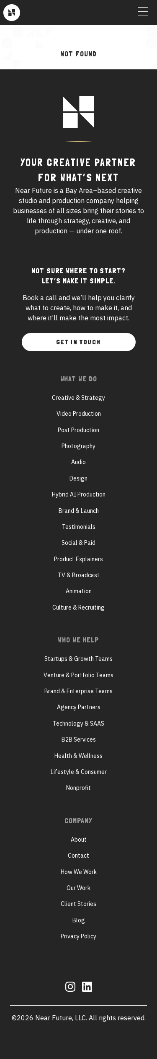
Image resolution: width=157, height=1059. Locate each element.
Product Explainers (78, 559)
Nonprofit (78, 788)
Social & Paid (78, 543)
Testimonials (78, 527)
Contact (78, 855)
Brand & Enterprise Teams (78, 691)
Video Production (79, 413)
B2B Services (79, 739)
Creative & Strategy (78, 397)
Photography (78, 446)
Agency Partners (78, 707)
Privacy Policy (78, 936)
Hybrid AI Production (79, 494)
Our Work (78, 888)
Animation (79, 591)
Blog (78, 920)
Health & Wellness (78, 756)
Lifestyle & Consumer (79, 772)
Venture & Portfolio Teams (78, 675)
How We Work (79, 872)
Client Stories (78, 904)
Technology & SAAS (78, 723)
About (79, 839)
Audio (78, 462)
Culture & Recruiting (78, 607)
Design (78, 478)
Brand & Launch (79, 511)
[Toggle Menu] (142, 13)
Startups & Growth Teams (78, 659)
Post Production (78, 430)
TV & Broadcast (79, 575)
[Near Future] (11, 12)
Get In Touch (78, 342)
